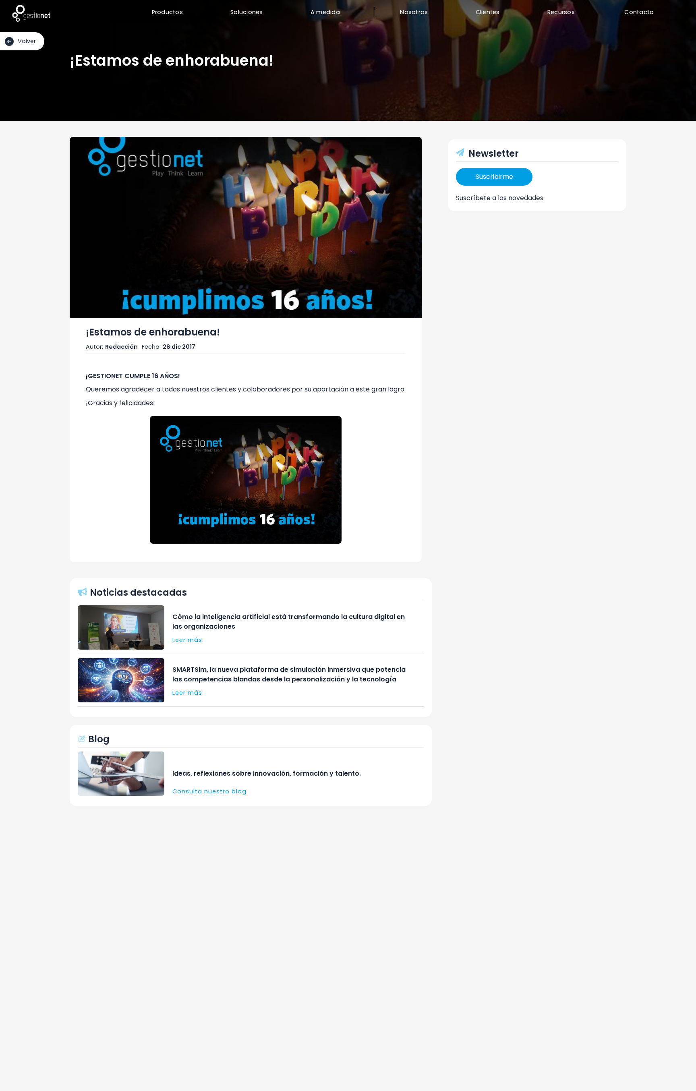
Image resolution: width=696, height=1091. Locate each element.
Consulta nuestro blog (209, 791)
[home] (31, 13)
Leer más (187, 640)
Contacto (639, 12)
